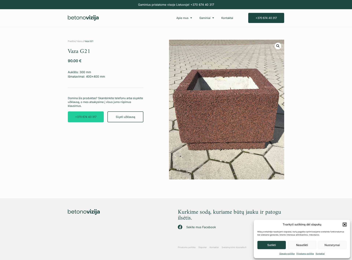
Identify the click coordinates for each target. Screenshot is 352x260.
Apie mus (182, 18)
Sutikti (271, 245)
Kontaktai (320, 253)
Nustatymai (332, 245)
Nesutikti (302, 245)
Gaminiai (204, 18)
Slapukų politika (287, 253)
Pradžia (71, 41)
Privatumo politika (305, 253)
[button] (344, 224)
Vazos (80, 41)
